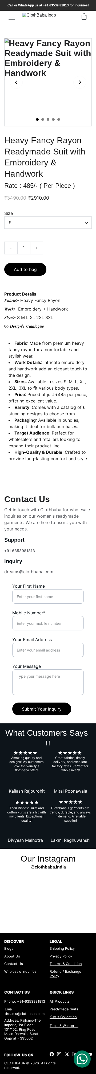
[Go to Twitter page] (67, 1054)
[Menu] (12, 17)
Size (8, 213)
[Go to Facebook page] (52, 1054)
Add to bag (25, 269)
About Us (12, 956)
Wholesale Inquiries (20, 971)
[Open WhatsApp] (82, 1059)
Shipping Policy (62, 948)
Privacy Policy (61, 956)
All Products (60, 1001)
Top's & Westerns (64, 1025)
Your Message (26, 666)
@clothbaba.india (48, 867)
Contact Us (13, 963)
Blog (7, 948)
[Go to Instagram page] (59, 1054)
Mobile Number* (28, 612)
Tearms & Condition (66, 963)
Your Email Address (32, 639)
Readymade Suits (64, 1009)
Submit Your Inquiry (42, 709)
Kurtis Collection (63, 1017)
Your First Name (28, 586)
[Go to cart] (84, 17)
